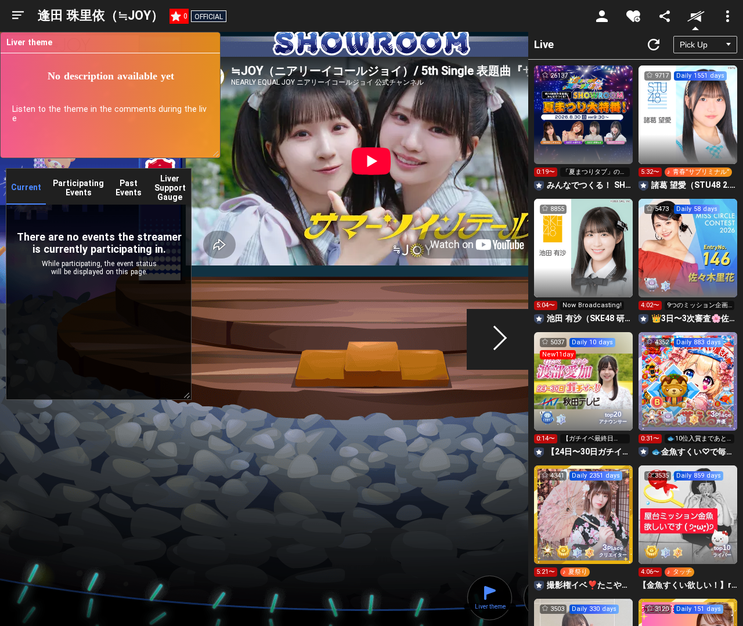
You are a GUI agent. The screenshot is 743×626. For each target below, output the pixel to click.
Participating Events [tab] (78, 188)
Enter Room (583, 125)
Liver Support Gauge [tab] (170, 188)
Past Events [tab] (129, 188)
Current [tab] (26, 187)
